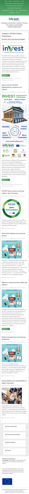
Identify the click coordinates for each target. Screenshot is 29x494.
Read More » (6, 75)
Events (22, 1)
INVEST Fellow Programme (7, 80)
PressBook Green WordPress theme (17, 492)
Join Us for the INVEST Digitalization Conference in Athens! (12, 87)
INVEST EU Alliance (10, 442)
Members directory (23, 10)
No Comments (23, 42)
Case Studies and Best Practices (14, 8)
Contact (17, 12)
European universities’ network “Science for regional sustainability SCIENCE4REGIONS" (14, 25)
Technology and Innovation (8, 10)
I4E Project (8, 450)
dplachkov (15, 42)
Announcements (16, 1)
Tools (16, 10)
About (6, 1)
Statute (10, 1)
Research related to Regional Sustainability (14, 3)
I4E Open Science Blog (11, 426)
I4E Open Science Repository (12, 434)
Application (12, 12)
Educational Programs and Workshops (14, 5)
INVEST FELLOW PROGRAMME (13, 39)
